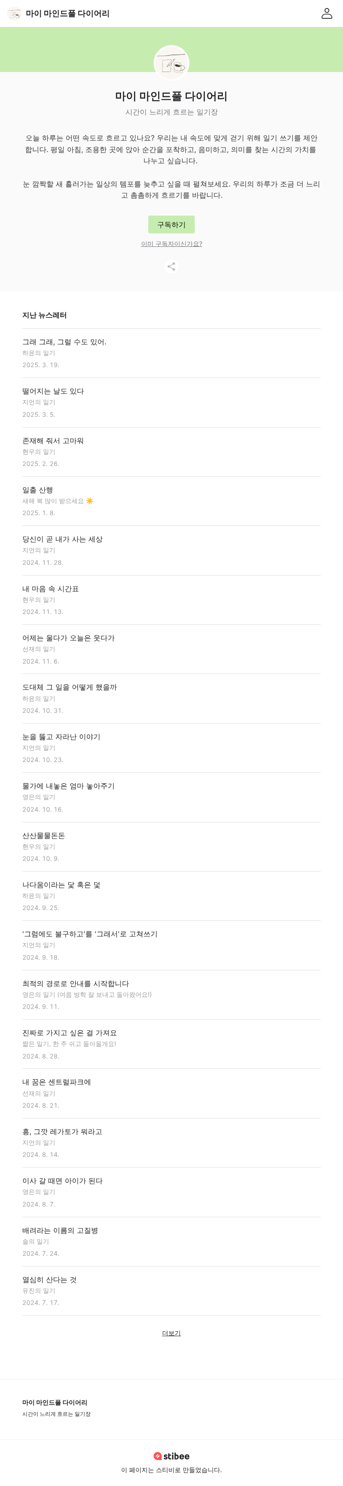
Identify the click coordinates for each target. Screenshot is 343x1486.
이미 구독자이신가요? (171, 243)
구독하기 (171, 224)
